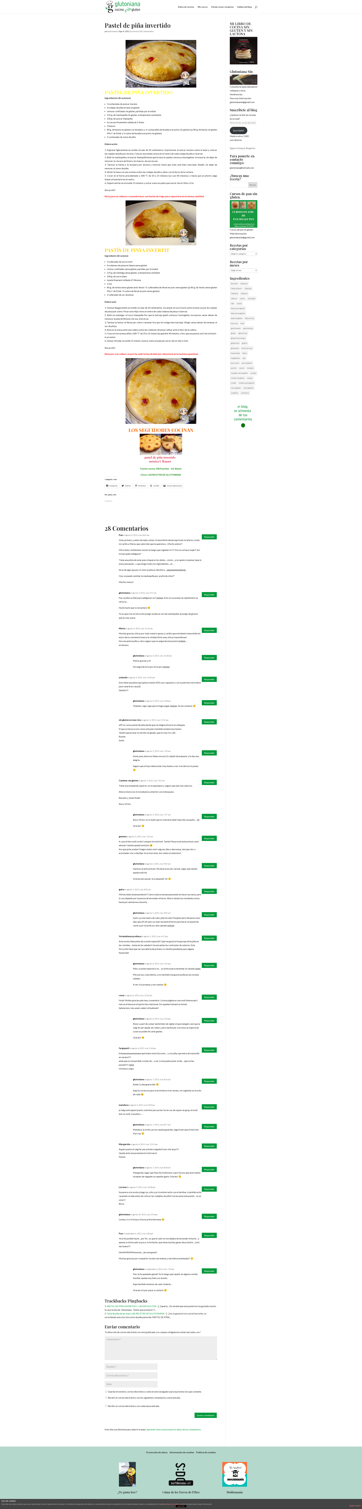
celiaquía (244, 293)
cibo (232, 303)
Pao (121, 535)
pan (244, 358)
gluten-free (242, 333)
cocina (239, 303)
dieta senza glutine (238, 313)
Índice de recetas (186, 7)
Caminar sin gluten (128, 780)
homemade (235, 353)
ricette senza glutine (246, 383)
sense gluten (236, 388)
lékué (245, 353)
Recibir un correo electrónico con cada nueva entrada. (134, 1406)
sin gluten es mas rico (130, 719)
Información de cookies (182, 1452)
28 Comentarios (147, 31)
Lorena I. (123, 1187)
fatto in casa (249, 318)
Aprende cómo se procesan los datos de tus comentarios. (174, 1429)
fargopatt (124, 1048)
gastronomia (236, 328)
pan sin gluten (247, 363)
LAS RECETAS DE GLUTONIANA (164, 474)
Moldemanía (235, 1492)
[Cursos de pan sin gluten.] (243, 214)
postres (134, 31)
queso (241, 368)
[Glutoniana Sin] (243, 80)
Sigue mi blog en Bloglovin (242, 148)
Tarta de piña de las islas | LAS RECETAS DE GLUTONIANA (135, 1313)
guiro (121, 889)
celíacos (234, 298)
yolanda (123, 677)
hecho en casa (247, 348)
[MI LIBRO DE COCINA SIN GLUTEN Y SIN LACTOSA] (243, 63)
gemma (123, 836)
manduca (123, 1105)
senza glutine (248, 388)
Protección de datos (157, 1452)
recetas (253, 373)
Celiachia (247, 288)
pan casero (235, 363)
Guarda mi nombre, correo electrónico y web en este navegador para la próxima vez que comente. (155, 1391)
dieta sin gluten (236, 318)
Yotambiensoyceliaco (130, 936)
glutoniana (112, 31)
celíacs (242, 298)
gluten (233, 333)
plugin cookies (355, 1506)
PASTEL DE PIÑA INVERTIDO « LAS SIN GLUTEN (131, 1306)
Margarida (124, 1144)
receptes (250, 368)
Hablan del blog (244, 7)
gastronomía (248, 328)
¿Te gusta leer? (127, 1492)
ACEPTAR (181, 1506)
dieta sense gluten (238, 308)
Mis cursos (203, 7)
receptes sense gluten (239, 373)
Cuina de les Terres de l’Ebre (181, 1492)
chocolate (251, 298)
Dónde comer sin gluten (222, 7)
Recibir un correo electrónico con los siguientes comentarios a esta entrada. (144, 1397)
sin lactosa (245, 393)
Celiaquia (234, 293)
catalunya (244, 283)
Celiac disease (236, 288)
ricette (233, 383)
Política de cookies (206, 1452)
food (242, 323)
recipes (250, 378)
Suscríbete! (238, 130)
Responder (209, 536)
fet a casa (234, 323)
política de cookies (172, 1504)
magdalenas (235, 358)
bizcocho (234, 283)
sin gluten (234, 393)
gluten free (235, 343)
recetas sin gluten (237, 378)
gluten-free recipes (238, 338)
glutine (244, 343)
